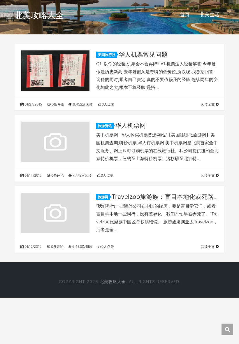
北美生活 (209, 14)
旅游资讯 (105, 126)
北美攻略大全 (39, 15)
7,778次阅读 (82, 175)
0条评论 (57, 104)
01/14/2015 (33, 175)
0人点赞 (107, 104)
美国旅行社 (106, 54)
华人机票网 (130, 125)
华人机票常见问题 (143, 54)
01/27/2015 (33, 104)
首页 (185, 14)
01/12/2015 (32, 246)
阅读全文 (208, 104)
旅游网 (103, 197)
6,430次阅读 (81, 246)
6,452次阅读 (82, 104)
